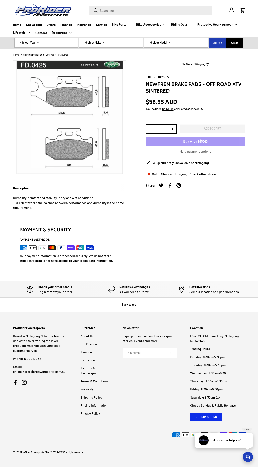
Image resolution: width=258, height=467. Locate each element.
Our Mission (89, 344)
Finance (66, 24)
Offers (51, 24)
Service (101, 24)
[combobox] (150, 10)
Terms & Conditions (94, 381)
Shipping (168, 109)
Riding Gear (179, 24)
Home (17, 24)
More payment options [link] (195, 151)
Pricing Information (94, 405)
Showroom (34, 24)
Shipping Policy (91, 397)
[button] (242, 10)
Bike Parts (119, 24)
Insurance (84, 24)
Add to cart (212, 128)
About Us (87, 336)
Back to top (129, 304)
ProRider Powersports (32, 452)
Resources (59, 32)
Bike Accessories (148, 24)
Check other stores (203, 174)
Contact (41, 33)
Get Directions (206, 417)
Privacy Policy (90, 413)
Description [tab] (21, 188)
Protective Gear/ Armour (215, 24)
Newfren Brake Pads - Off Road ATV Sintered (45, 54)
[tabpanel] (69, 202)
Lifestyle (19, 32)
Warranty (87, 389)
